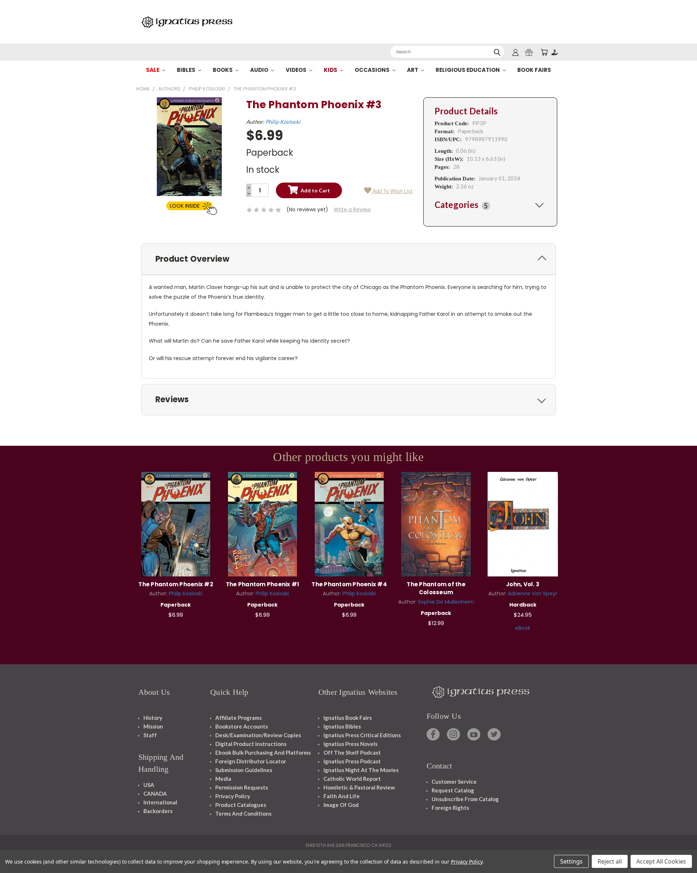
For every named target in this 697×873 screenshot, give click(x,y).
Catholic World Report (352, 778)
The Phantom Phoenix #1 (262, 584)
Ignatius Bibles (342, 726)
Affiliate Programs (238, 717)
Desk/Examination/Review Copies (258, 735)
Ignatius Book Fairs (347, 717)
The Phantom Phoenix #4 (349, 584)
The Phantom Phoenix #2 (175, 584)
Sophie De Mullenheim (446, 601)
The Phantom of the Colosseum (436, 588)
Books (223, 70)
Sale (153, 70)
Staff (150, 735)
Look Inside (185, 205)
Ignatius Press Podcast (352, 761)
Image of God (341, 804)
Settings (571, 861)
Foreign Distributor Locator (250, 761)
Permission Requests (241, 787)
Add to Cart (175, 523)
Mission (153, 726)
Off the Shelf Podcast (352, 752)
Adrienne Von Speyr (532, 593)
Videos (296, 70)
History (152, 717)
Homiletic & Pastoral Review (359, 787)
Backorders (157, 811)
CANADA (155, 793)
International (160, 802)
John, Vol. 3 (522, 584)
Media (223, 778)
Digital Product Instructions (250, 744)
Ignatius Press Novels (350, 744)
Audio (259, 70)
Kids (331, 70)
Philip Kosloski (282, 121)
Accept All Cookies (661, 861)
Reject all (610, 861)
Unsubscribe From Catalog (465, 799)
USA (148, 785)
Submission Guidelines (243, 770)
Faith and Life (341, 796)
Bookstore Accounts (241, 726)
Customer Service (454, 781)
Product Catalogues (240, 804)
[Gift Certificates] (529, 52)
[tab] (490, 204)
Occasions (373, 70)
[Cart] (544, 52)
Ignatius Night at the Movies (361, 770)
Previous (678, 850)
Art (413, 70)
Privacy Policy (232, 796)
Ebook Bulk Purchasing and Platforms (263, 752)
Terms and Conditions (243, 813)
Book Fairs (534, 70)
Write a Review (352, 209)
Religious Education (468, 70)
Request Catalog (453, 790)
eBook (522, 628)
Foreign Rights (450, 807)
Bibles (186, 70)
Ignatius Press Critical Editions (362, 735)
